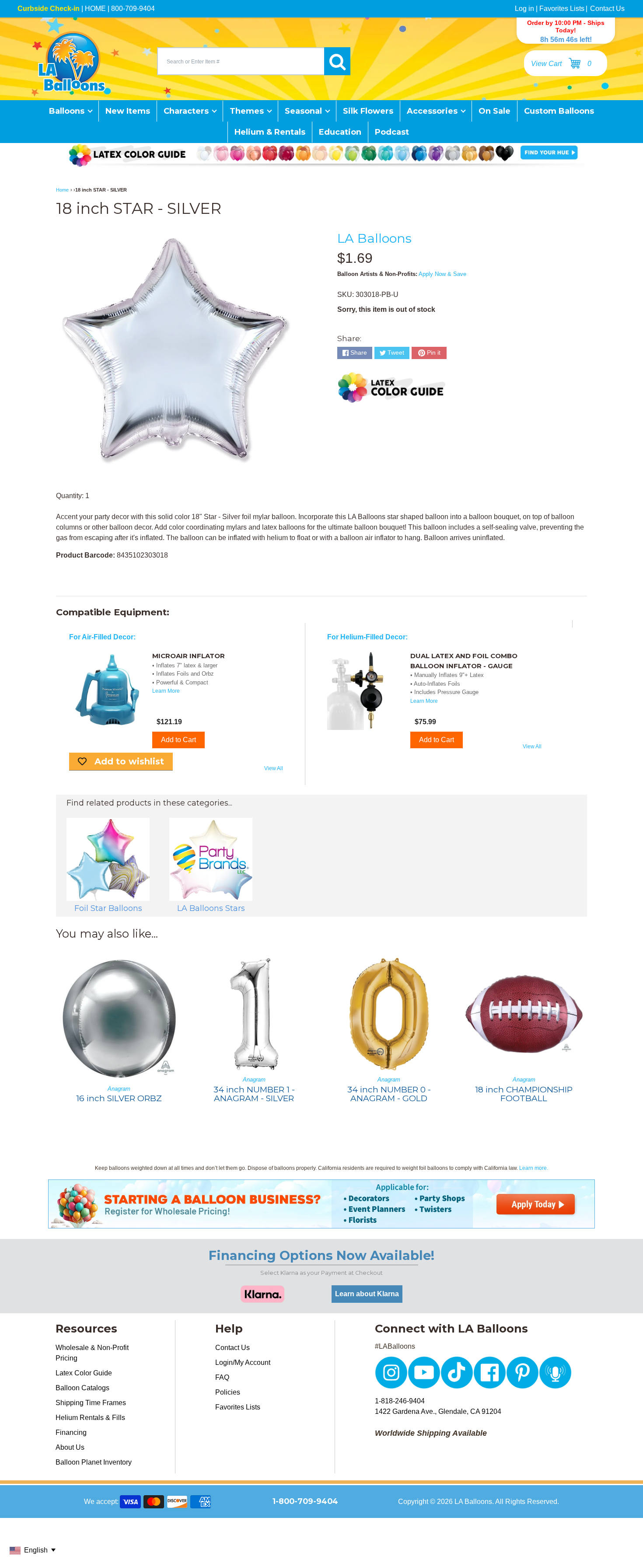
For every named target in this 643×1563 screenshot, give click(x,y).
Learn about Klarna (367, 1294)
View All (273, 768)
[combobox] (240, 61)
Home (62, 189)
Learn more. (533, 1168)
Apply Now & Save (442, 274)
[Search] (337, 61)
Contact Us (607, 8)
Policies (227, 1392)
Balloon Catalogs (82, 1388)
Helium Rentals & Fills (90, 1417)
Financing (71, 1432)
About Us (70, 1447)
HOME (95, 8)
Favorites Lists (561, 8)
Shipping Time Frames (91, 1402)
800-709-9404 (133, 8)
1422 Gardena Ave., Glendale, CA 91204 (438, 1411)
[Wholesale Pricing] (321, 1223)
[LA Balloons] (71, 61)
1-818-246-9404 (400, 1401)
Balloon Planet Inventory (94, 1462)
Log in (524, 8)
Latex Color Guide (84, 1373)
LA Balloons (374, 238)
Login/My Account (242, 1362)
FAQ (222, 1377)
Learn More (166, 691)
